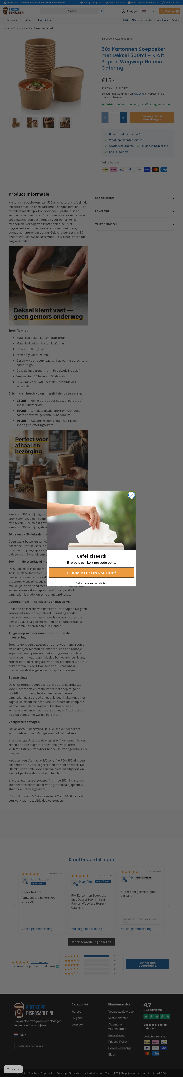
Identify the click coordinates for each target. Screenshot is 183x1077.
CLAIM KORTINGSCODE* (92, 572)
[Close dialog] (131, 495)
